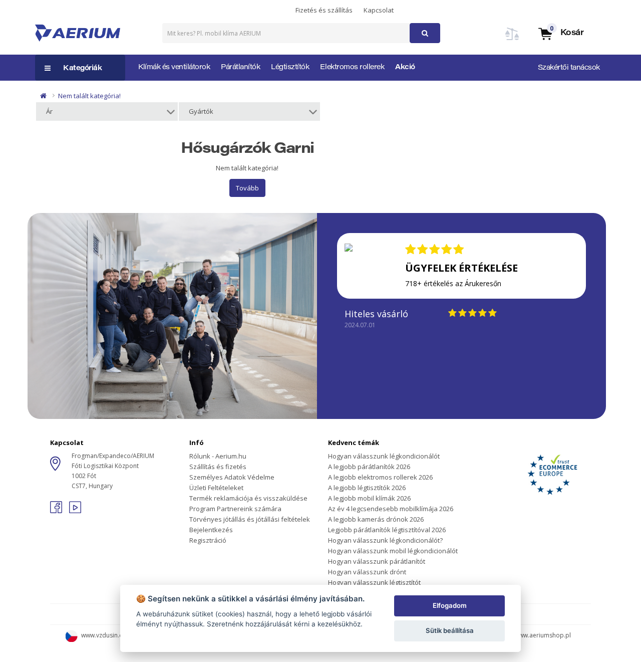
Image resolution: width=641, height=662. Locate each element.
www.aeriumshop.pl (542, 635)
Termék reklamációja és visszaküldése (248, 498)
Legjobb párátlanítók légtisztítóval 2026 (387, 529)
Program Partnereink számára (235, 508)
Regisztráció (207, 540)
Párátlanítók (240, 67)
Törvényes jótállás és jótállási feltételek (249, 519)
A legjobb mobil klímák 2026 (369, 498)
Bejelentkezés (211, 529)
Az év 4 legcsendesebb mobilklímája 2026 (390, 508)
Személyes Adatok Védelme (231, 477)
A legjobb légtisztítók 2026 (367, 487)
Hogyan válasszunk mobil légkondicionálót (393, 550)
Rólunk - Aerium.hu (217, 456)
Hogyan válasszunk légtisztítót (374, 582)
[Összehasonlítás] (512, 40)
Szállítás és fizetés (217, 466)
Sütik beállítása (450, 630)
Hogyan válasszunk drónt (367, 571)
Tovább (247, 187)
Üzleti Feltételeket (216, 487)
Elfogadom (450, 605)
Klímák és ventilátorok (174, 67)
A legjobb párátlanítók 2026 (369, 466)
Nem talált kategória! (89, 95)
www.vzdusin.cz (103, 635)
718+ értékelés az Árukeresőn (453, 283)
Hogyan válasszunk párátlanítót (376, 561)
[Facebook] (57, 510)
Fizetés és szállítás (324, 10)
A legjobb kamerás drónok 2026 (376, 519)
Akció (405, 67)
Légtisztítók (290, 67)
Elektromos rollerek (352, 67)
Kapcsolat (379, 10)
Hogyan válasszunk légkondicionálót (384, 456)
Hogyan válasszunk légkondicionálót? (385, 540)
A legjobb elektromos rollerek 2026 (380, 477)
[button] (560, 33)
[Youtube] (75, 510)
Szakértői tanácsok (569, 68)
